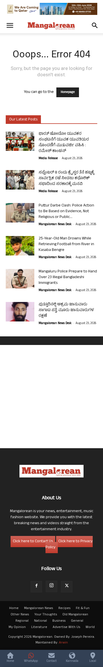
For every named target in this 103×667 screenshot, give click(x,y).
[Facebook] (36, 586)
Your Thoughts (45, 614)
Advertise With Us (66, 627)
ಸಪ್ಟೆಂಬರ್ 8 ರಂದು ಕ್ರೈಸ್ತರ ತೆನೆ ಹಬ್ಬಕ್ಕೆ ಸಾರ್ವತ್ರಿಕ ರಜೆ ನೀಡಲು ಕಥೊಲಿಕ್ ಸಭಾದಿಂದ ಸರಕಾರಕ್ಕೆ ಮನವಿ (66, 178)
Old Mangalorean (75, 614)
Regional (22, 621)
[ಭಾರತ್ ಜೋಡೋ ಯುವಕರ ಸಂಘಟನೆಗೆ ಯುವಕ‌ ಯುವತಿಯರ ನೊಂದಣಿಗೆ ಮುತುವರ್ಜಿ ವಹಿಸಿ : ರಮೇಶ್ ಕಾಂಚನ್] (20, 141)
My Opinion (17, 627)
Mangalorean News (38, 608)
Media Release (48, 158)
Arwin (63, 643)
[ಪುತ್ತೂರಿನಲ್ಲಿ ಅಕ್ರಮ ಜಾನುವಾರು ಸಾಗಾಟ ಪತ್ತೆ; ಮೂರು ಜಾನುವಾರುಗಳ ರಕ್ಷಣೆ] (20, 312)
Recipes (64, 608)
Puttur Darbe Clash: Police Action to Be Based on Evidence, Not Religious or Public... (66, 211)
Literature (39, 627)
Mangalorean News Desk (55, 224)
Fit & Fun (83, 608)
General (77, 621)
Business (59, 621)
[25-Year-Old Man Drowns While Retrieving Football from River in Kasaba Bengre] (20, 246)
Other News (20, 614)
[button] (10, 25)
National (40, 621)
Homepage (68, 92)
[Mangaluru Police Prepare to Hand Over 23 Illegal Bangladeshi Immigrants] (20, 279)
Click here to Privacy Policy (69, 544)
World (90, 627)
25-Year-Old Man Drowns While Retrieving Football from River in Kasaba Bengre (66, 244)
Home (14, 608)
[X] (66, 586)
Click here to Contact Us (33, 541)
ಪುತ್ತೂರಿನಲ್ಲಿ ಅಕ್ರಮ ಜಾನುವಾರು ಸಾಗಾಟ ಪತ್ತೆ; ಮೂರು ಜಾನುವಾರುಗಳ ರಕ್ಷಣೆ (66, 310)
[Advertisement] (51, 396)
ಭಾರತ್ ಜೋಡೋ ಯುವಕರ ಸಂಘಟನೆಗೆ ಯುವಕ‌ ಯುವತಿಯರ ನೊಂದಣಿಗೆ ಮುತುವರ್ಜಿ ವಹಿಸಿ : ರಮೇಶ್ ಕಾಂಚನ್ (64, 143)
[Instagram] (51, 586)
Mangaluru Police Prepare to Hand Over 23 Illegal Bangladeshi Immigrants (68, 277)
